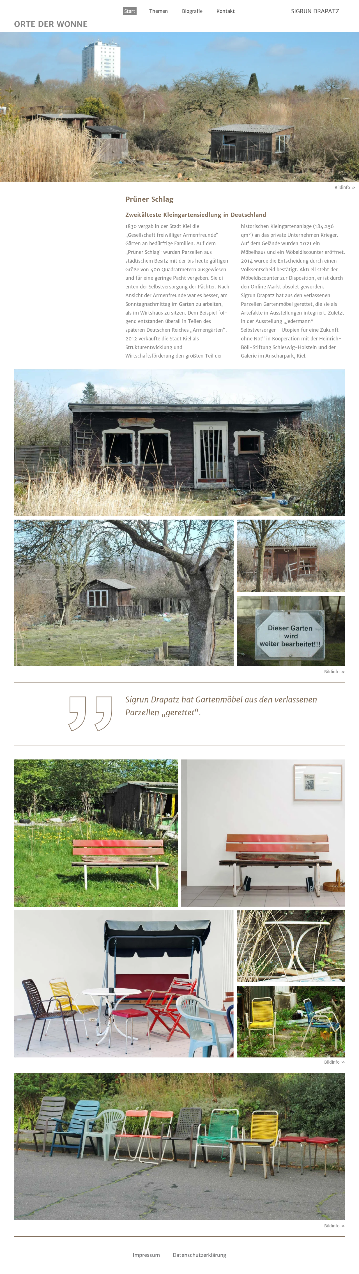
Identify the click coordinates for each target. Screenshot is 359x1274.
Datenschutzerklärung (199, 1255)
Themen (158, 11)
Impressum (146, 1255)
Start (129, 11)
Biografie (192, 11)
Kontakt (226, 11)
